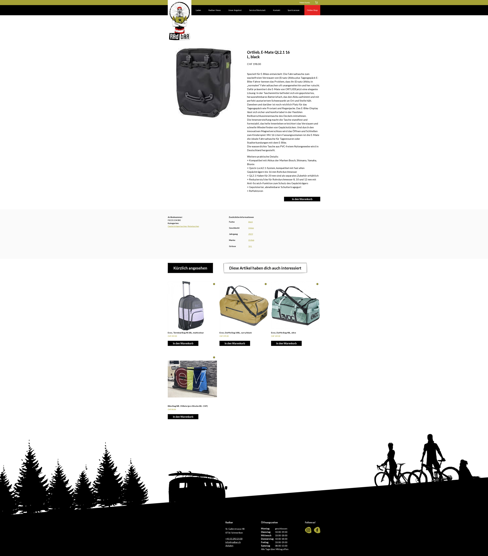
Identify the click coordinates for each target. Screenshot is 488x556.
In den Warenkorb (302, 199)
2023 (250, 234)
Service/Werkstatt (257, 10)
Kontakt (276, 10)
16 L (250, 246)
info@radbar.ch (233, 542)
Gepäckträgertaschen (177, 226)
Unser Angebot (235, 10)
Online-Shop (312, 10)
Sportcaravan (293, 10)
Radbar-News (214, 10)
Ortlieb (251, 240)
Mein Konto (305, 2)
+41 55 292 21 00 (233, 538)
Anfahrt (229, 545)
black (250, 222)
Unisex (251, 228)
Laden (198, 10)
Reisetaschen (193, 226)
